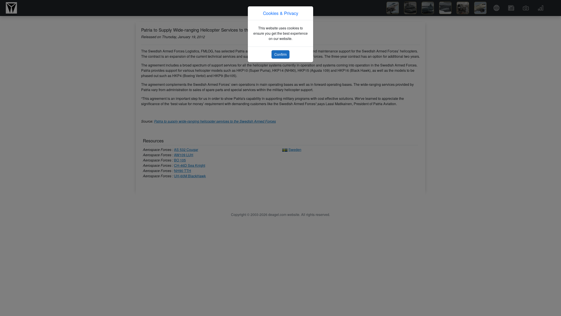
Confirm (280, 54)
